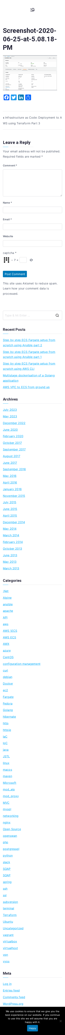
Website (8, 236)
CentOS (8, 657)
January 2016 (12, 489)
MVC (6, 802)
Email (7, 219)
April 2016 (10, 482)
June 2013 (10, 555)
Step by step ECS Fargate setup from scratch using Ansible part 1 (29, 354)
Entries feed (11, 990)
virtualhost (10, 948)
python (8, 855)
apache (8, 611)
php (5, 842)
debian (7, 677)
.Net (6, 591)
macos (7, 769)
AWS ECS (9, 637)
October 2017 (12, 443)
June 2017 (10, 462)
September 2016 (14, 469)
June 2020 (10, 429)
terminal (8, 908)
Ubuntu (8, 921)
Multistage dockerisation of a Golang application (29, 378)
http (6, 723)
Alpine (7, 597)
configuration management (21, 664)
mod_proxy (11, 796)
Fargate (8, 697)
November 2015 (14, 496)
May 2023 (10, 416)
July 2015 (9, 502)
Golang (8, 710)
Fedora (7, 703)
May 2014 (9, 528)
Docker (8, 683)
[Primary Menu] (32, 9)
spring (7, 882)
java (6, 749)
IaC (5, 736)
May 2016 (9, 476)
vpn (5, 954)
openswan (10, 836)
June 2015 (10, 509)
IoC (5, 743)
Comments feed (14, 997)
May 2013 (9, 562)
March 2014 (11, 535)
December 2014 (14, 522)
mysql (7, 809)
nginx (6, 822)
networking (11, 816)
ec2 (5, 690)
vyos (6, 961)
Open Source (12, 829)
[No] (60, 1021)
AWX (6, 644)
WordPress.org (13, 1004)
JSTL (6, 756)
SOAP (7, 869)
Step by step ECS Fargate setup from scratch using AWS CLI (29, 366)
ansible (8, 604)
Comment (10, 165)
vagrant (8, 935)
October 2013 (12, 548)
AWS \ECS (10, 630)
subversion (10, 902)
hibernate (9, 716)
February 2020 (13, 436)
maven (7, 776)
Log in (7, 984)
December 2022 (14, 423)
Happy (32, 1028)
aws (5, 624)
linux (6, 763)
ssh (5, 888)
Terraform (10, 915)
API (5, 617)
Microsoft (9, 783)
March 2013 (11, 568)
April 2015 (10, 515)
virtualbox (10, 941)
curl (5, 670)
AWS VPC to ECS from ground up (26, 387)
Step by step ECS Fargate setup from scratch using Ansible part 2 (29, 342)
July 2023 (10, 409)
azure (7, 650)
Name (7, 202)
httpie (7, 730)
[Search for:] (32, 315)
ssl (4, 895)
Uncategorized (13, 928)
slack (6, 862)
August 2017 (11, 456)
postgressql (11, 849)
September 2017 (14, 449)
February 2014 (13, 542)
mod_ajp (9, 789)
